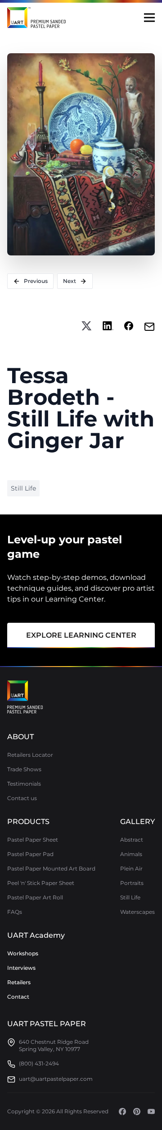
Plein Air (131, 868)
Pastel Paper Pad (30, 854)
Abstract (131, 839)
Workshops (22, 953)
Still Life (130, 897)
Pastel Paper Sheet (32, 839)
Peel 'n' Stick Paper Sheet (40, 883)
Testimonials (24, 783)
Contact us (22, 798)
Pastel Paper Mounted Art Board (51, 868)
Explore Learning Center (81, 635)
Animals (131, 854)
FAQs (14, 911)
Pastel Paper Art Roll (35, 897)
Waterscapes (137, 911)
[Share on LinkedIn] (108, 326)
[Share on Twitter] (86, 326)
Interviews (21, 967)
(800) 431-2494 (39, 1063)
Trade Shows (24, 769)
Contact (18, 996)
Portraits (132, 883)
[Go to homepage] (25, 697)
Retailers (19, 982)
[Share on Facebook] (128, 326)
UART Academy (36, 935)
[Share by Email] (149, 326)
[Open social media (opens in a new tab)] (122, 1111)
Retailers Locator (30, 754)
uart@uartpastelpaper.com (56, 1078)
